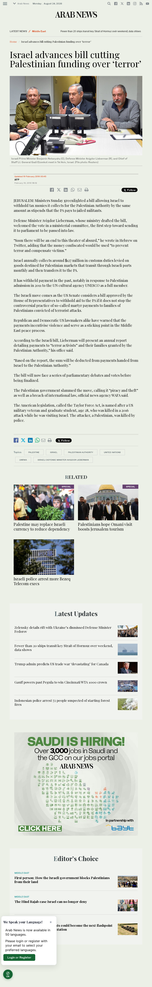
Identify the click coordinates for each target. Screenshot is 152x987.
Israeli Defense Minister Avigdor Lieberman (63, 460)
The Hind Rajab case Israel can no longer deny (50, 901)
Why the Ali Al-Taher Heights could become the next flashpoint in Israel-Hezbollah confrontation (63, 927)
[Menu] (5, 4)
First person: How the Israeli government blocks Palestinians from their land (62, 880)
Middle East (39, 31)
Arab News (23, 3)
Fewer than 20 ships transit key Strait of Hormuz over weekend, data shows (101, 31)
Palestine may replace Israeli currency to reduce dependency (42, 526)
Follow (131, 190)
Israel (53, 452)
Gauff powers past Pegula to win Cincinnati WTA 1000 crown (60, 682)
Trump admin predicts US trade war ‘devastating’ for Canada (61, 664)
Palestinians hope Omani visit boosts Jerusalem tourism (105, 526)
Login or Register (19, 957)
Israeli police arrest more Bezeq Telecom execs (42, 581)
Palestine (33, 452)
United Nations (112, 452)
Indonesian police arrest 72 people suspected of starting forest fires (62, 702)
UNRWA (23, 460)
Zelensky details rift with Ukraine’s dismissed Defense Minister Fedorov (62, 629)
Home (13, 41)
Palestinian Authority (80, 452)
